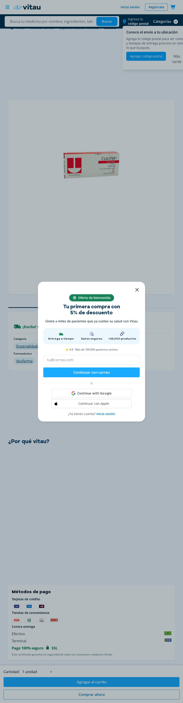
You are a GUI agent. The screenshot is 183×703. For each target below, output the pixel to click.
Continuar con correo (91, 372)
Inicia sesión (105, 414)
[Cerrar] (137, 289)
